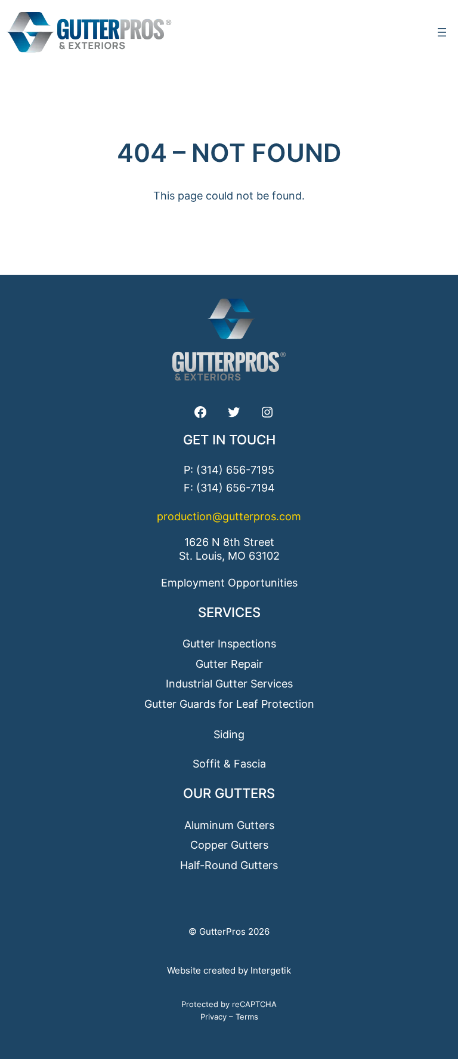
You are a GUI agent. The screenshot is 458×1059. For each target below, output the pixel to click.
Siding (229, 734)
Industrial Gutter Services (229, 683)
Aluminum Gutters (229, 825)
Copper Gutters (229, 845)
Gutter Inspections (229, 643)
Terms (247, 1016)
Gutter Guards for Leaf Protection (229, 704)
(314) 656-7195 (235, 469)
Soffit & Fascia (229, 763)
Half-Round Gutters (229, 865)
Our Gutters (229, 793)
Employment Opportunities (229, 582)
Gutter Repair (229, 664)
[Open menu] (442, 32)
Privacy (213, 1016)
